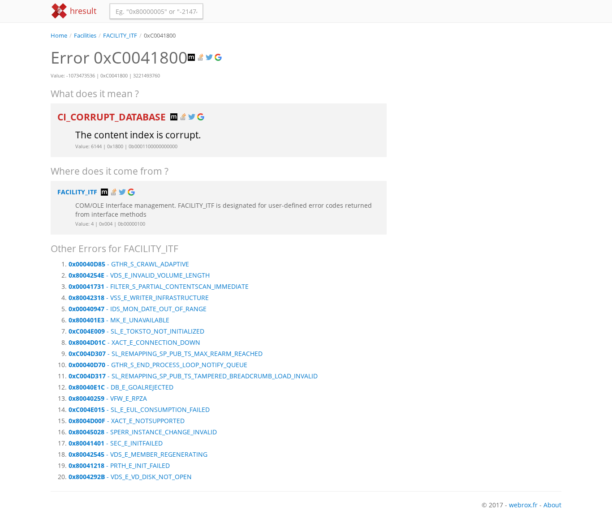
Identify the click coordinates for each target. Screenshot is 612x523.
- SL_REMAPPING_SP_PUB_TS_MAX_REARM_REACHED (166, 353)
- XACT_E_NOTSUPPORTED (127, 420)
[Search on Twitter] (210, 58)
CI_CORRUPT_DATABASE (112, 117)
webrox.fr (523, 505)
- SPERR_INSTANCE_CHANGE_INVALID (143, 432)
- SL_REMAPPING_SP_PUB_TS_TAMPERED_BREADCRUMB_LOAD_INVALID (193, 376)
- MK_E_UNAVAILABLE (119, 320)
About (552, 505)
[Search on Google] (219, 58)
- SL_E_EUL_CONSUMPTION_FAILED (139, 409)
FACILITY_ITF (120, 35)
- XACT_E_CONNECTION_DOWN (134, 342)
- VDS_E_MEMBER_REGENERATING (138, 454)
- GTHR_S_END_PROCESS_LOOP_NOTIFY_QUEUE (158, 364)
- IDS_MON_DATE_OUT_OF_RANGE (138, 308)
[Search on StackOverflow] (201, 58)
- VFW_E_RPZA (108, 398)
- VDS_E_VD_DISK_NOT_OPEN (130, 476)
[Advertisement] (480, 102)
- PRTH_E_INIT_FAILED (119, 465)
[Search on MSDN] (192, 58)
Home (59, 35)
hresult (82, 10)
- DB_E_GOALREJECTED (121, 387)
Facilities (85, 35)
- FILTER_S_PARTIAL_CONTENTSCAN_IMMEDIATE (159, 286)
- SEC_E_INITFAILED (116, 443)
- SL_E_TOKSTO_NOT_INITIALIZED (136, 331)
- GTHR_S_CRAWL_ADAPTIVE (129, 264)
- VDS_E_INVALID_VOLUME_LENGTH (139, 275)
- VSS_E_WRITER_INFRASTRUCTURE (139, 297)
